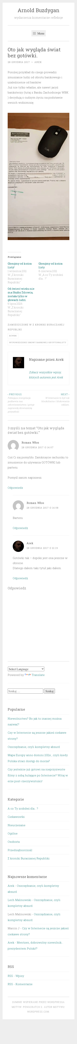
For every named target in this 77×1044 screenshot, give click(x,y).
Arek (38, 62)
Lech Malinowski (19, 900)
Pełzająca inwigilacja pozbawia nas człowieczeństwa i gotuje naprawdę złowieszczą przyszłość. (21, 403)
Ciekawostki (16, 817)
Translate (38, 675)
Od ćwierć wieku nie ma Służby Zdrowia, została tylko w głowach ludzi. (21, 294)
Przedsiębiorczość (20, 850)
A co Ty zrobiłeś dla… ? (23, 808)
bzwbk (13, 336)
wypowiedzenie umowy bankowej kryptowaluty (37, 342)
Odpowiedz (15, 487)
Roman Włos (30, 442)
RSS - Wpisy (16, 976)
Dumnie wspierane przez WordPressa (38, 1002)
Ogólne (13, 833)
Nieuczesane (16, 825)
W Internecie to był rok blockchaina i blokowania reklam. (55, 399)
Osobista (14, 841)
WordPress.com (38, 1011)
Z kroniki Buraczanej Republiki (29, 858)
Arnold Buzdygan (38, 10)
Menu (40, 33)
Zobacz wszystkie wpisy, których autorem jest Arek (46, 374)
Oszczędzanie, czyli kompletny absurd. (34, 747)
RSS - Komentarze (20, 984)
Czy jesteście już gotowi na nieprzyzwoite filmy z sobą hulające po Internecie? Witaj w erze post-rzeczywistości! (38, 775)
